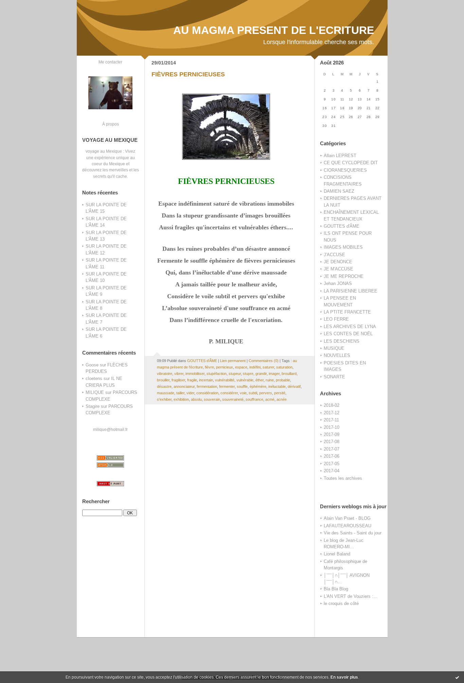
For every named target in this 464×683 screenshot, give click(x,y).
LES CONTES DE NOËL (348, 333)
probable (283, 380)
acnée (281, 399)
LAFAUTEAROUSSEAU (347, 525)
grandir (261, 374)
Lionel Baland (337, 553)
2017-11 (331, 419)
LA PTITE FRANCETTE (347, 312)
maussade (165, 393)
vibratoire (164, 374)
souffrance (254, 399)
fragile (192, 380)
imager (274, 374)
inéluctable (277, 386)
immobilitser (194, 374)
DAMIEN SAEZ (339, 191)
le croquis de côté (341, 603)
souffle (242, 386)
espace (241, 367)
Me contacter (110, 62)
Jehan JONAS (338, 283)
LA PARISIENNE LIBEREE (350, 290)
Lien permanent (233, 361)
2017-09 (331, 434)
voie (243, 393)
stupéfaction (217, 374)
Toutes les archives (343, 478)
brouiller (163, 380)
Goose (92, 364)
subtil (253, 393)
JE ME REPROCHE (343, 276)
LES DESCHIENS (341, 341)
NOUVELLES (337, 355)
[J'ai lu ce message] (457, 677)
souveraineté (233, 399)
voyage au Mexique (104, 151)
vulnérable (244, 380)
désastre (164, 386)
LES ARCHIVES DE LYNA (350, 326)
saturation (284, 367)
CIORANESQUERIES (345, 170)
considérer (229, 393)
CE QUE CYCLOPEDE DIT (351, 162)
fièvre (209, 367)
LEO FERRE (336, 319)
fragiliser (178, 380)
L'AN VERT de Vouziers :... (350, 596)
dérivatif (294, 386)
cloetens (94, 378)
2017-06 (331, 456)
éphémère (258, 386)
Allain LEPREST (340, 155)
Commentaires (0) (264, 361)
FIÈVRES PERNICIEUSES (188, 74)
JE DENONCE (338, 261)
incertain (206, 380)
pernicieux (224, 367)
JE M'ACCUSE (338, 268)
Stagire (93, 406)
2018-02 (331, 405)
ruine (270, 380)
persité (279, 393)
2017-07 (331, 449)
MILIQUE (95, 392)
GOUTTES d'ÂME (341, 226)
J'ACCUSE (334, 254)
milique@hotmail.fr (110, 429)
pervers (265, 393)
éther (259, 380)
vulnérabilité (224, 380)
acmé (269, 399)
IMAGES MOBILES (343, 247)
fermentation (207, 386)
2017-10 (331, 427)
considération (207, 393)
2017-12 (331, 412)
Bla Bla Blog (336, 588)
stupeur (235, 374)
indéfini (255, 367)
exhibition (181, 399)
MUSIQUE (334, 348)
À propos (110, 124)
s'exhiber (164, 399)
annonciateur (184, 386)
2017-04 (331, 470)
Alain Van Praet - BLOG (347, 518)
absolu (196, 399)
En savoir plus (344, 677)
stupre (248, 374)
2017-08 (331, 441)
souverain (212, 399)
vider (190, 393)
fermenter (227, 386)
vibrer (178, 374)
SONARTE (334, 376)
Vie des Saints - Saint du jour (352, 532)
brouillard (289, 374)
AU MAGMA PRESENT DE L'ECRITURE (273, 30)
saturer (268, 367)
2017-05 (331, 463)
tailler (180, 393)
